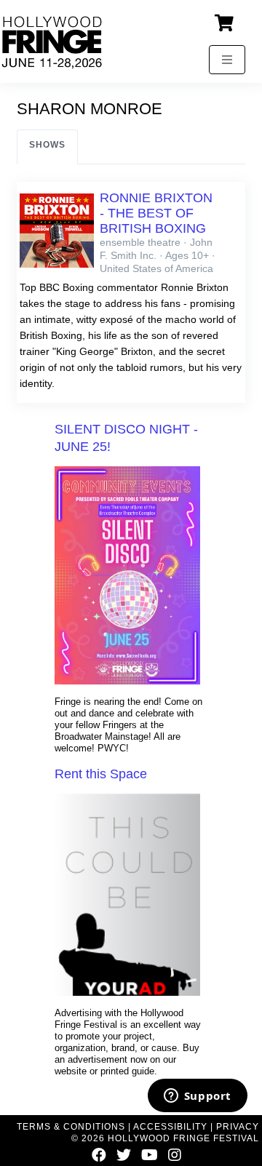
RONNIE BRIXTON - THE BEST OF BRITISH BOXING (156, 213)
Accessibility (170, 1127)
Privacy (237, 1127)
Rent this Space (101, 774)
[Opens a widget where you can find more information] (197, 1097)
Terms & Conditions (71, 1127)
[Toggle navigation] (227, 59)
